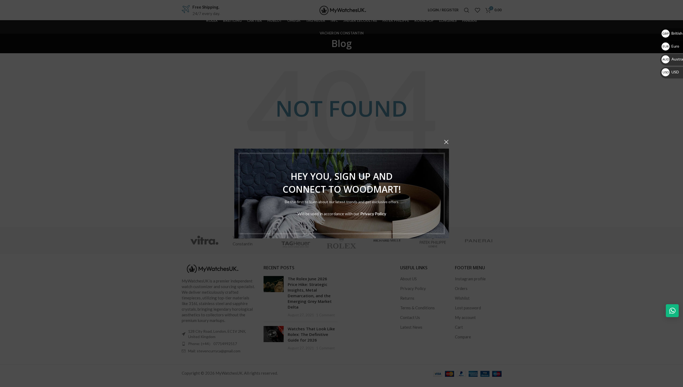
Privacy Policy (373, 213)
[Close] (446, 142)
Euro (671, 46)
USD (671, 72)
